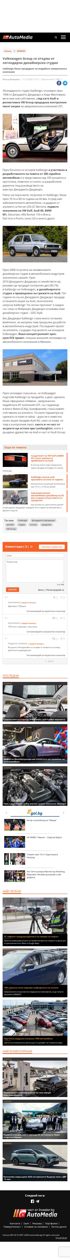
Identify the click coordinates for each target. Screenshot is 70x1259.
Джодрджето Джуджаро (43, 520)
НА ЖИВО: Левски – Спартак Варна (44, 837)
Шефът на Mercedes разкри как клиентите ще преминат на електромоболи (34, 760)
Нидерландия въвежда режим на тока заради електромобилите (27, 1093)
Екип (26, 1223)
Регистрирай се (55, 589)
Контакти (15, 1223)
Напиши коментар (52, 546)
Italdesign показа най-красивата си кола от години (47, 478)
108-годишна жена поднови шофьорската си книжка (31, 987)
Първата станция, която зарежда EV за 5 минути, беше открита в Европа (31, 1136)
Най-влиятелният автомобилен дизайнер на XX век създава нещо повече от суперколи (47, 496)
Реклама (37, 1223)
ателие (33, 524)
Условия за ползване (36, 1226)
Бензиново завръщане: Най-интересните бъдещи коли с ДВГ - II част (35, 1178)
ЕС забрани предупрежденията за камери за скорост (31, 936)
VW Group (11, 529)
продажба (46, 524)
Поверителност (12, 1226)
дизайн (10, 524)
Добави (12, 589)
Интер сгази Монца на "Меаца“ (42, 820)
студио (22, 524)
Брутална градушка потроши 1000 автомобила (28, 1038)
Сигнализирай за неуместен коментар (46, 611)
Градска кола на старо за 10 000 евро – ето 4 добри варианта (34, 719)
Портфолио (51, 1223)
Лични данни (58, 1226)
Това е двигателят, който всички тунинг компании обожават (35, 803)
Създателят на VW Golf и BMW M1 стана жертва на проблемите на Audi (47, 458)
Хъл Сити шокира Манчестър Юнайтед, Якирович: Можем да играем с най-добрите (46, 874)
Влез (41, 589)
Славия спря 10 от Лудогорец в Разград (42, 856)
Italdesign (22, 520)
